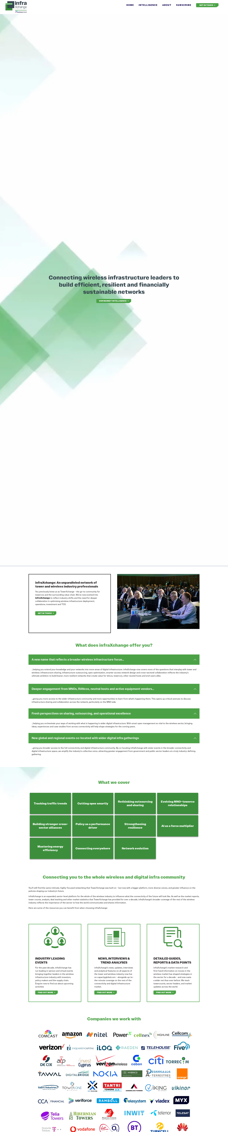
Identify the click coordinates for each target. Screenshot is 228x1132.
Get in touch (45, 613)
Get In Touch (206, 5)
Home (130, 5)
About (166, 5)
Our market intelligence (113, 301)
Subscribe (183, 5)
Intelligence (148, 5)
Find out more (45, 992)
